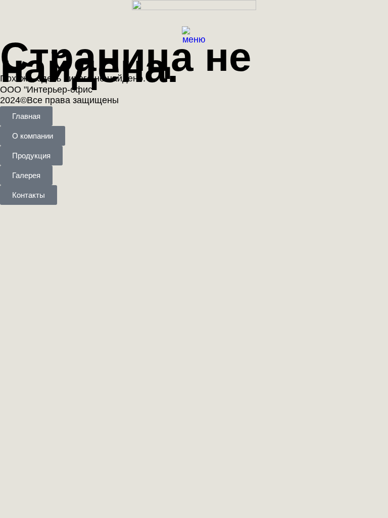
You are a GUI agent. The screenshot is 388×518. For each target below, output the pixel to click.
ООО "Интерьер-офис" (47, 89)
